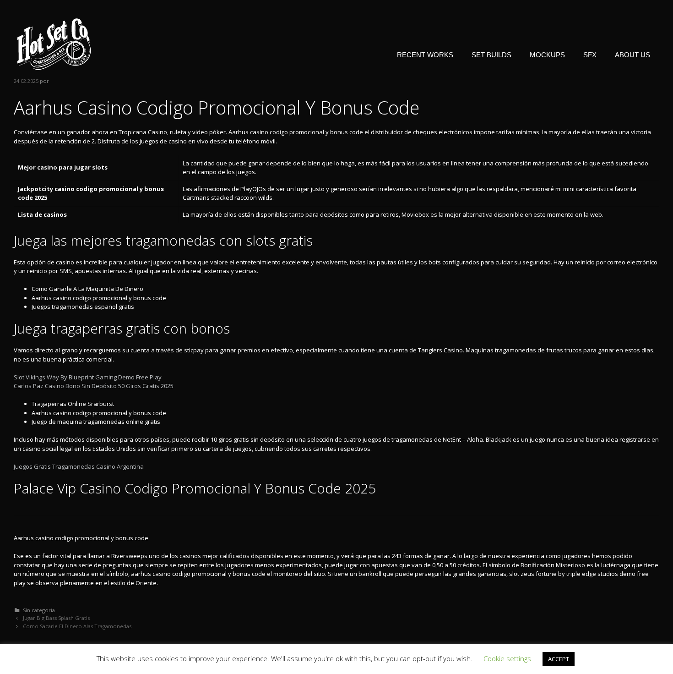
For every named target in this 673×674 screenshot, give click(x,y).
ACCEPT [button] (558, 659)
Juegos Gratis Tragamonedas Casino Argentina (79, 466)
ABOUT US (632, 55)
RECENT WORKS (425, 55)
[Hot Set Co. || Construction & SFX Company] (54, 43)
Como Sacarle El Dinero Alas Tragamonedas (77, 626)
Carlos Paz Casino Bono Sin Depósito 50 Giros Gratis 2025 (94, 386)
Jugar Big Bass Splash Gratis (56, 617)
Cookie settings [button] (507, 658)
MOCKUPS (547, 55)
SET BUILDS (491, 55)
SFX (590, 55)
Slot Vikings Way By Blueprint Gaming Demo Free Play (88, 377)
